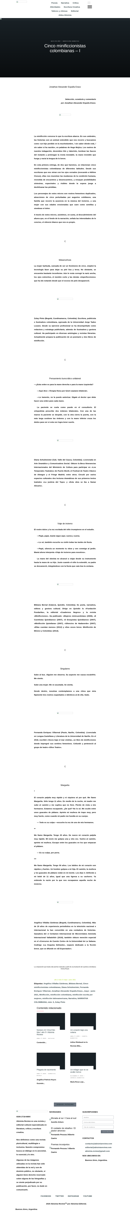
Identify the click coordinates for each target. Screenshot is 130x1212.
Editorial (75, 11)
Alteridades (55, 7)
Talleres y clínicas (59, 11)
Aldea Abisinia (65, 15)
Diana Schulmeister (70, 987)
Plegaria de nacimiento (46, 1070)
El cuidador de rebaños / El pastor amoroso (63, 1129)
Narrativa (65, 3)
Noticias (51, 1038)
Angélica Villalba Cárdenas (56, 984)
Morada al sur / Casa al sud (63, 1118)
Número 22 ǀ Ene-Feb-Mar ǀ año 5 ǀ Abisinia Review (46, 1032)
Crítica (76, 3)
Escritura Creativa (72, 7)
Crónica (73, 1077)
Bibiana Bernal (75, 984)
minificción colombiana (60, 995)
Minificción (67, 41)
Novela (39, 1075)
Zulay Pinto (60, 1002)
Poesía (54, 3)
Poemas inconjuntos (60, 1144)
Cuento (84, 1036)
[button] (89, 2)
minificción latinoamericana (54, 998)
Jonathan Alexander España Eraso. (67, 991)
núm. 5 (51, 1002)
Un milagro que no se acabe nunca (79, 1071)
